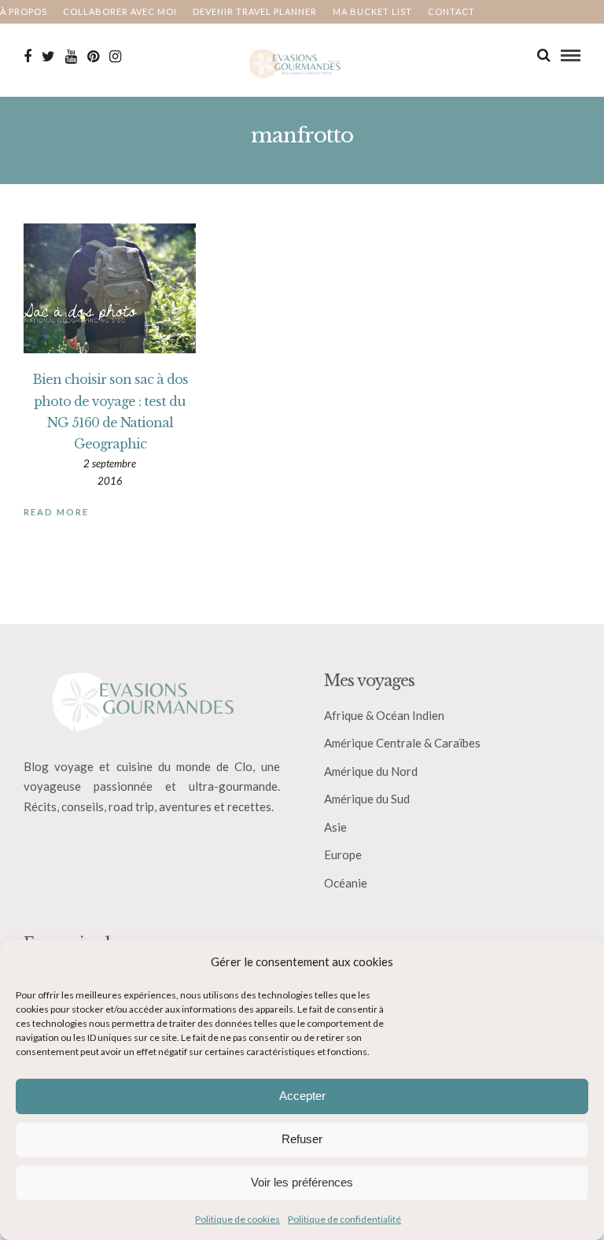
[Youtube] (71, 57)
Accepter (302, 1095)
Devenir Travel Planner (255, 11)
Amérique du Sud (367, 799)
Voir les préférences (302, 1182)
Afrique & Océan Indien (384, 715)
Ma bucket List (372, 11)
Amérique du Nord (371, 771)
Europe (343, 854)
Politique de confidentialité (344, 1219)
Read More (56, 512)
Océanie (345, 883)
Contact (451, 11)
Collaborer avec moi (120, 11)
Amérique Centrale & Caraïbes (402, 743)
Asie (335, 827)
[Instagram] (115, 57)
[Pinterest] (93, 57)
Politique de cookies (237, 1219)
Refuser (302, 1139)
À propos (23, 11)
